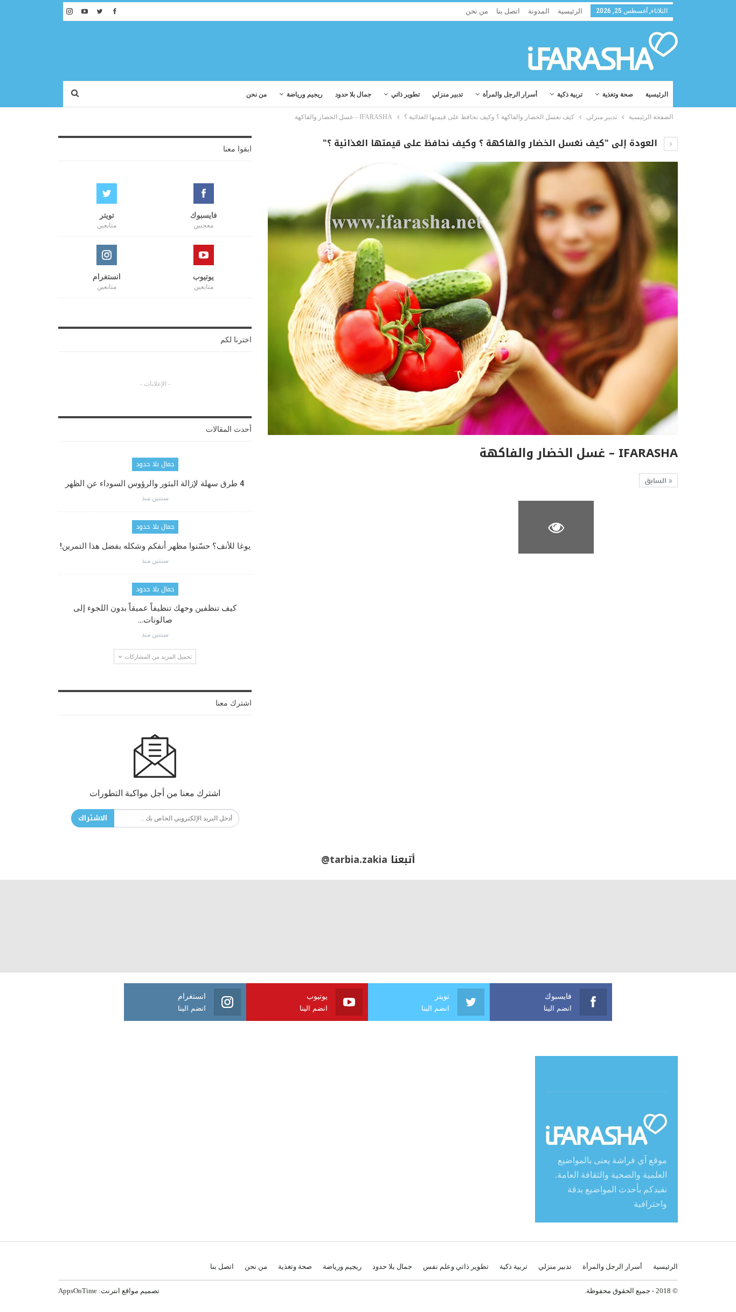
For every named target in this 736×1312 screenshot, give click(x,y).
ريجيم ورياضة (305, 94)
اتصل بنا (508, 11)
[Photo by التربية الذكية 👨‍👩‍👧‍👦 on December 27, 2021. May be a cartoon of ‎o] (138, 926)
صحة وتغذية (617, 94)
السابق (656, 481)
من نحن (477, 11)
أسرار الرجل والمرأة (510, 94)
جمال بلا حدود (353, 94)
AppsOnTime (77, 1291)
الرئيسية (570, 11)
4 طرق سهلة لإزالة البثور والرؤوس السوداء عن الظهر (155, 483)
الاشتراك (92, 818)
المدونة (539, 11)
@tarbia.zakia (354, 860)
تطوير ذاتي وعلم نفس (456, 1266)
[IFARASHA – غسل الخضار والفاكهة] (640, 527)
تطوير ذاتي (405, 94)
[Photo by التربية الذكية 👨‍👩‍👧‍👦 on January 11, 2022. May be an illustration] (690, 926)
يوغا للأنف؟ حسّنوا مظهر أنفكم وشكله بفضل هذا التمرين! (155, 546)
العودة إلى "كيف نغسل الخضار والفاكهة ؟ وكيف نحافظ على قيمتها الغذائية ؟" (491, 143)
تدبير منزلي (447, 94)
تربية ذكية (569, 94)
